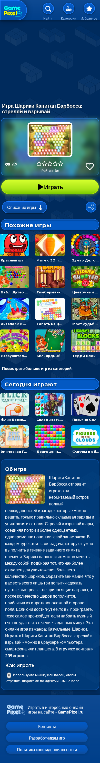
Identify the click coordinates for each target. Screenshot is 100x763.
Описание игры (21, 207)
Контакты (47, 726)
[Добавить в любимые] (90, 166)
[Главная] (13, 10)
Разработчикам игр (47, 737)
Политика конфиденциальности (47, 749)
